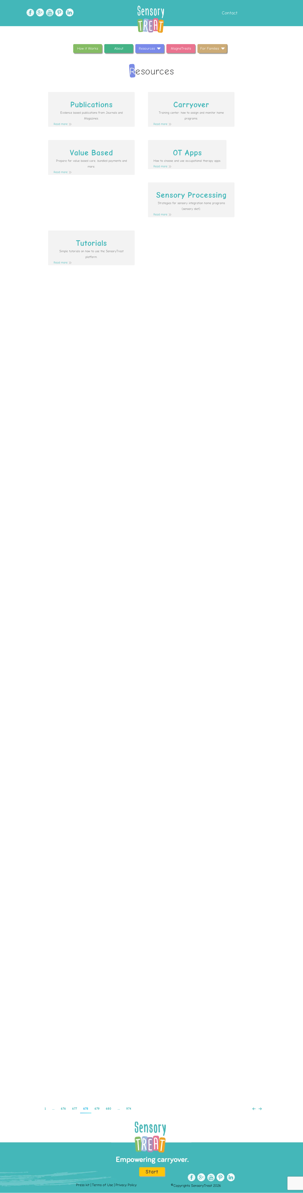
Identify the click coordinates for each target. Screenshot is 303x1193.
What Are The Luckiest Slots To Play (151, 610)
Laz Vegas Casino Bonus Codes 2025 (151, 1061)
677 (74, 1108)
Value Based (91, 153)
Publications (91, 105)
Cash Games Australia (151, 430)
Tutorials (91, 243)
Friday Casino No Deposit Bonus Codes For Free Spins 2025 (151, 881)
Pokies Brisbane (152, 971)
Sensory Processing (191, 195)
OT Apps (187, 153)
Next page (260, 1109)
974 (128, 1108)
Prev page (254, 1109)
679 (97, 1108)
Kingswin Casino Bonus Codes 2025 (151, 791)
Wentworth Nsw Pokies (151, 340)
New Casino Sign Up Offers (151, 520)
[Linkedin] (69, 12)
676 (63, 1108)
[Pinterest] (59, 12)
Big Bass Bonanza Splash (151, 701)
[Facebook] (29, 12)
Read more (61, 124)
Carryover (191, 105)
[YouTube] (49, 12)
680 (108, 1108)
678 (85, 1108)
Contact (229, 13)
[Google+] (39, 12)
